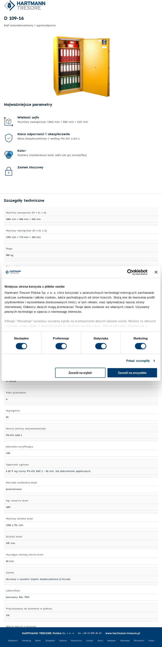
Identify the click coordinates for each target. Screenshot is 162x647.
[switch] (61, 346)
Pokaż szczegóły (138, 360)
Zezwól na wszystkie (132, 372)
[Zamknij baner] (156, 272)
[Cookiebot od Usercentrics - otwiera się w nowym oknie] (130, 272)
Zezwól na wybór (80, 372)
